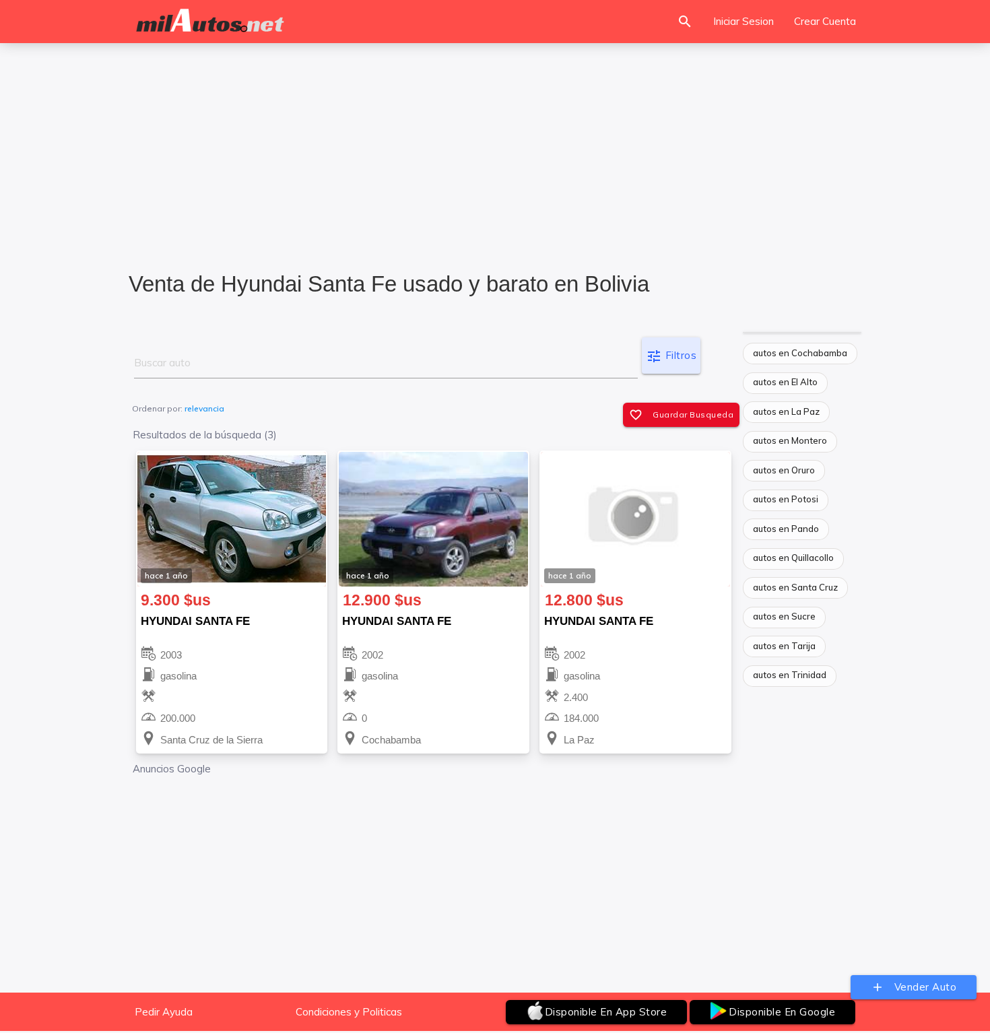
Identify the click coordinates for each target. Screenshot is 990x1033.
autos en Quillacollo (793, 557)
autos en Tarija (784, 645)
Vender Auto (914, 987)
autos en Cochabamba (800, 352)
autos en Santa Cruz (795, 587)
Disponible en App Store (606, 1011)
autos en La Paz (786, 411)
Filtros (671, 356)
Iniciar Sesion (743, 21)
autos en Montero (790, 440)
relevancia (204, 408)
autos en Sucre (784, 616)
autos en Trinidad (789, 674)
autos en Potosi (785, 499)
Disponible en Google (782, 1011)
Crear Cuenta (825, 21)
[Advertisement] (495, 149)
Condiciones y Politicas (349, 1011)
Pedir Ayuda (164, 1011)
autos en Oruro (784, 470)
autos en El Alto (785, 381)
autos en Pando (786, 528)
